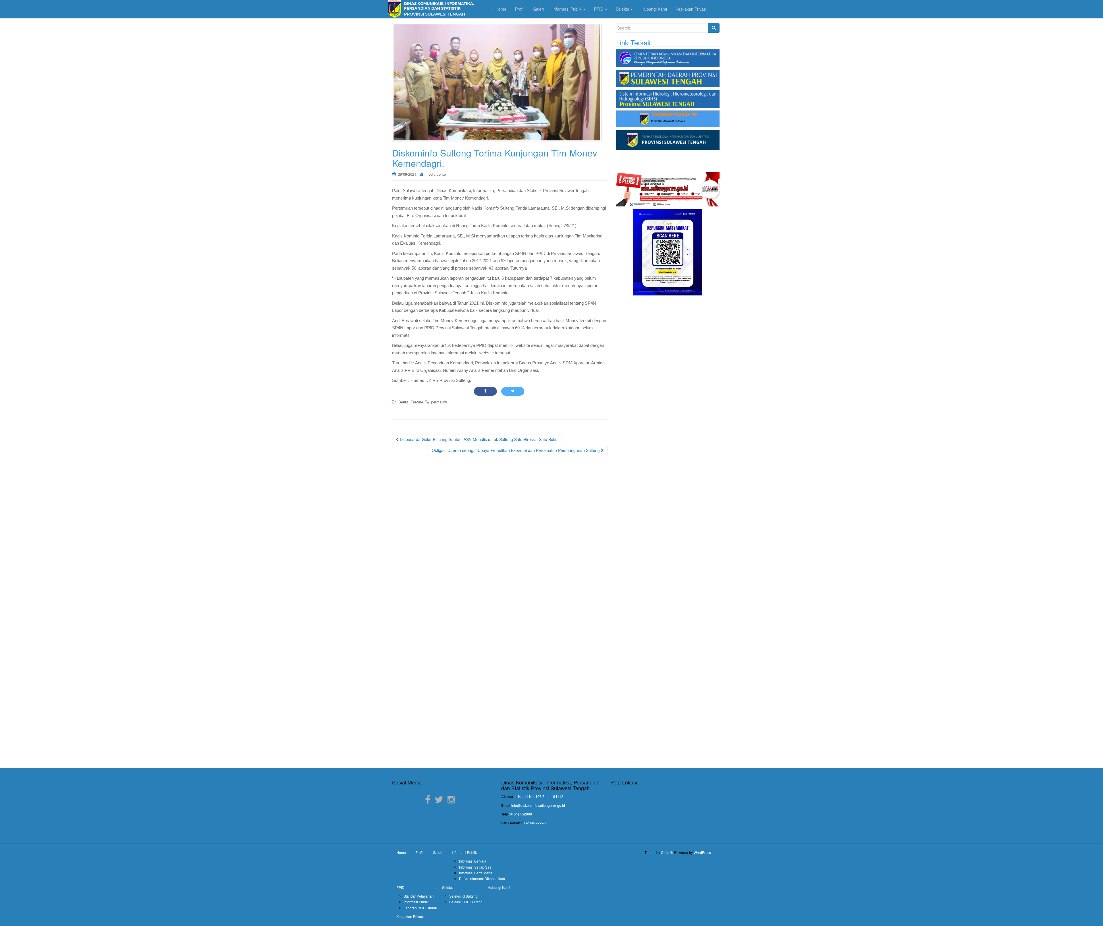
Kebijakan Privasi (410, 916)
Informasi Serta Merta (475, 872)
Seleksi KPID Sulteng (466, 901)
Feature (416, 402)
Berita (403, 402)
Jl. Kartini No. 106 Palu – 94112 (538, 796)
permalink (439, 402)
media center (436, 174)
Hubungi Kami (499, 887)
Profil (419, 852)
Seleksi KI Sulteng (463, 896)
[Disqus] (500, 534)
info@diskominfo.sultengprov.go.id (538, 805)
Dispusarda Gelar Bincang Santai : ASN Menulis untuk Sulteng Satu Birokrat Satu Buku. (479, 439)
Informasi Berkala (472, 861)
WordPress (702, 852)
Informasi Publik (464, 852)
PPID (400, 887)
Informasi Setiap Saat (475, 867)
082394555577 (535, 822)
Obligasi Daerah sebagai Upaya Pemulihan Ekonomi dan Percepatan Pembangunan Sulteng (516, 450)
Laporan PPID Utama (420, 907)
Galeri (437, 852)
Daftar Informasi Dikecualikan (482, 878)
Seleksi (448, 887)
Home (401, 852)
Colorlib (667, 852)
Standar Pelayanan (419, 896)
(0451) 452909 (520, 813)
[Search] (714, 28)
